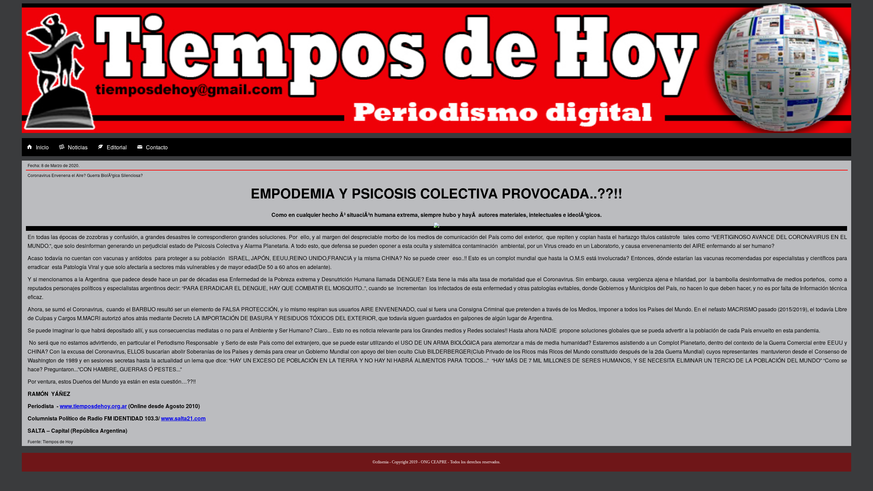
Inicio (42, 147)
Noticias (78, 147)
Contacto (157, 147)
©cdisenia (380, 462)
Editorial (117, 147)
